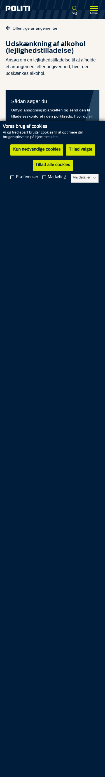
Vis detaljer (82, 177)
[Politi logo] (23, 8)
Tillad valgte (80, 150)
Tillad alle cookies (53, 165)
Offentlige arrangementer (35, 28)
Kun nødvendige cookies (36, 150)
